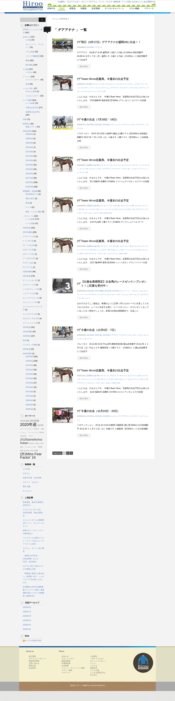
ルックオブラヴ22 (30, 314)
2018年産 (29, 182)
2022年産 (90, 125)
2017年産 (29, 178)
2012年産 (29, 156)
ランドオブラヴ (142, 295)
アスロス (112, 376)
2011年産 (29, 152)
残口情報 (29, 65)
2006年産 (29, 134)
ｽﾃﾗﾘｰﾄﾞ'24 (131, 209)
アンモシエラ (121, 376)
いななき (29, 72)
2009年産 (29, 143)
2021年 (36, 429)
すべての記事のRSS (33, 641)
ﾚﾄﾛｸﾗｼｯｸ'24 (107, 213)
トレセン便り (28, 88)
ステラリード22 (29, 285)
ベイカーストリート (88, 91)
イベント (26, 77)
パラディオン (126, 169)
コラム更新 (30, 52)
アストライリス (115, 165)
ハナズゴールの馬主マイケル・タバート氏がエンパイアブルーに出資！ (33, 541)
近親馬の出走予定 (93, 165)
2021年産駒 (99, 291)
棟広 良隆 (26, 486)
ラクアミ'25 (101, 91)
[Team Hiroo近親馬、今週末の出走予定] (62, 92)
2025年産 (26, 349)
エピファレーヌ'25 (127, 206)
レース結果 (30, 103)
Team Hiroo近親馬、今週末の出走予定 (105, 78)
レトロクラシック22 (31, 289)
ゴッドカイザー (82, 88)
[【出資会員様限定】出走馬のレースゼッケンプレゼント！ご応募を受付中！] (62, 295)
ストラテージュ (104, 88)
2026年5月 (27, 620)
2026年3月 (27, 629)
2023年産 (90, 47)
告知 (27, 84)
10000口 (31, 443)
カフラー (130, 84)
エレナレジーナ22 (30, 302)
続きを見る (84, 66)
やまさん (26, 473)
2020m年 (27, 450)
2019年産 (29, 187)
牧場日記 (26, 124)
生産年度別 (27, 131)
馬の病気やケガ (32, 194)
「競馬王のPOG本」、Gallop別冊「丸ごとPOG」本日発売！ (32, 559)
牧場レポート (31, 127)
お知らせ (26, 37)
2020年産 (90, 291)
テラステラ (124, 88)
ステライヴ (122, 209)
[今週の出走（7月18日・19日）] (62, 131)
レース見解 (30, 223)
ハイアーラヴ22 (29, 294)
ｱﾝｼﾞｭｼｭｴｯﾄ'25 (114, 206)
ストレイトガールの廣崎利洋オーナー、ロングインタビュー (33, 523)
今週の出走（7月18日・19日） (100, 119)
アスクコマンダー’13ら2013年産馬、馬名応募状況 (33, 513)
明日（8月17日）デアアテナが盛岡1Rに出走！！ (111, 42)
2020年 (41, 432)
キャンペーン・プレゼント (130, 291)
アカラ (30, 436)
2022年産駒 (27, 332)
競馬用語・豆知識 (30, 191)
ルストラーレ (113, 254)
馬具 (27, 203)
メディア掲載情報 (33, 56)
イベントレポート (33, 80)
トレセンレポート (33, 96)
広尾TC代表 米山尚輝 (32, 478)
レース (28, 207)
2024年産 (106, 125)
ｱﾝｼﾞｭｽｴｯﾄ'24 (114, 246)
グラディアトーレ (141, 84)
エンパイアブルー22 (31, 298)
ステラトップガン (128, 125)
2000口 (37, 443)
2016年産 (29, 174)
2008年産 (29, 138)
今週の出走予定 (32, 108)
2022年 (40, 425)
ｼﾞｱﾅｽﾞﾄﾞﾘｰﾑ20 (29, 237)
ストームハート (33, 432)
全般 (24, 119)
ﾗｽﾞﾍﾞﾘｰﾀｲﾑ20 (28, 245)
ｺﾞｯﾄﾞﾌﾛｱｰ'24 (91, 250)
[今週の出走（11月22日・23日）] (62, 424)
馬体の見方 (30, 198)
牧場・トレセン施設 (34, 212)
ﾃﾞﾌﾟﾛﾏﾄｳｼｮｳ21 (29, 258)
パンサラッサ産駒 (30, 345)
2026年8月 (27, 607)
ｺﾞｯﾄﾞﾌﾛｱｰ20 (28, 241)
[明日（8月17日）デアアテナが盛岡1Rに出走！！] (62, 54)
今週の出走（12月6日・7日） (99, 329)
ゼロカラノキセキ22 (31, 318)
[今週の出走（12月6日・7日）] (62, 341)
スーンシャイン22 (30, 323)
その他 (28, 40)
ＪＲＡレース (28, 216)
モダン (108, 383)
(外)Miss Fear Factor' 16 (31, 455)
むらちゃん (27, 491)
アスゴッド (96, 84)
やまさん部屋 (31, 91)
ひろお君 (26, 469)
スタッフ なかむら (31, 482)
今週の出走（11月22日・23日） (100, 410)
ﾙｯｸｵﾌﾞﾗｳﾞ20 (28, 250)
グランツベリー (87, 379)
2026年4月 (27, 625)
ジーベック (93, 88)
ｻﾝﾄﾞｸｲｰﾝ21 (27, 267)
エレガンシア (121, 84)
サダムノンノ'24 (117, 250)
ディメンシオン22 (30, 280)
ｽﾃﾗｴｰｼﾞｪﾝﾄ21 (28, 254)
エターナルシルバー (108, 84)
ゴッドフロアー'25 (92, 209)
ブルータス (111, 295)
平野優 (39, 447)
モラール (132, 295)
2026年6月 (27, 616)
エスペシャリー (116, 125)
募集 (27, 60)
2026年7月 (27, 612)
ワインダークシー (83, 298)
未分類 (89, 84)
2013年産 (29, 160)
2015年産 (29, 169)
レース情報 (27, 100)
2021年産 (34, 420)
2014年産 (29, 165)
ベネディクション (122, 295)
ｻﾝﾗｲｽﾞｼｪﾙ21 (28, 263)
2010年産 (29, 147)
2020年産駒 (27, 272)
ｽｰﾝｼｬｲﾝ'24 (137, 250)
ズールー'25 (83, 169)
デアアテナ (98, 47)
